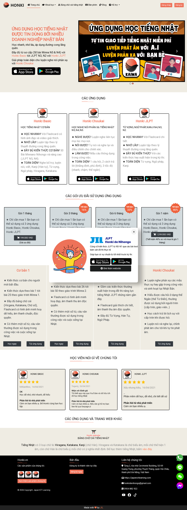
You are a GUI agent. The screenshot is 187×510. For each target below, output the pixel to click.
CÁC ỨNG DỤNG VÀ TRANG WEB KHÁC (93, 419)
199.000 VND (26, 237)
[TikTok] (135, 495)
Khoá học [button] (49, 5)
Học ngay (12, 344)
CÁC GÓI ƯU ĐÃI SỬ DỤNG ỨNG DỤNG (93, 196)
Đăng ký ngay (76, 472)
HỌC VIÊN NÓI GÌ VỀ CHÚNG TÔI (93, 358)
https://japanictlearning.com (138, 477)
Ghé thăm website (112, 268)
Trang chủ (35, 5)
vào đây (147, 449)
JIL (101, 507)
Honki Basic (19, 55)
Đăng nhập (166, 5)
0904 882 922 (130, 488)
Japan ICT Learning (42, 490)
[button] (86, 51)
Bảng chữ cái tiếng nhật (71, 5)
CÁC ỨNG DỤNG (93, 98)
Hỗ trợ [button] (114, 5)
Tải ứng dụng (35, 344)
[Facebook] (129, 495)
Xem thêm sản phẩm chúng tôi (32, 481)
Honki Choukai (24, 63)
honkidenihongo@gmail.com (137, 483)
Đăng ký (179, 5)
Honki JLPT (58, 55)
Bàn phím (92, 5)
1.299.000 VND (163, 234)
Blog (104, 5)
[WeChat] (180, 476)
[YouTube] (124, 495)
